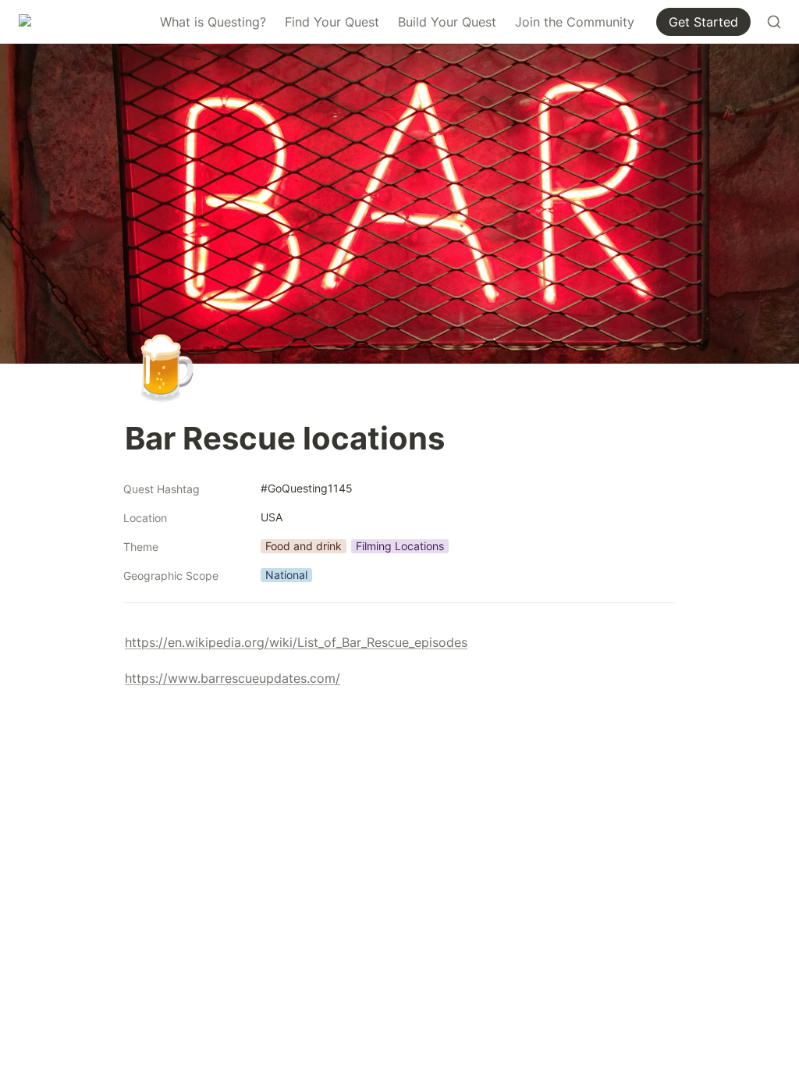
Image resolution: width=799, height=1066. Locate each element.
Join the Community (574, 22)
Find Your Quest (332, 22)
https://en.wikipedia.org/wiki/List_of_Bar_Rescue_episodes (296, 642)
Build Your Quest (447, 22)
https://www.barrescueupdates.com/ (232, 678)
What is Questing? (213, 22)
